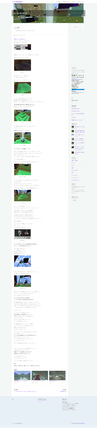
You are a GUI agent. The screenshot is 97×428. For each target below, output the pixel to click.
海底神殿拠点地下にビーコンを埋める (21, 380)
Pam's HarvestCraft (75, 177)
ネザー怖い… (74, 117)
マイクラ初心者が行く (17, 1)
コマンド (73, 162)
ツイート (39, 402)
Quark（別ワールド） (76, 180)
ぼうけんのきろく (75, 170)
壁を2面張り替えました (76, 108)
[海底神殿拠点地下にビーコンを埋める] (22, 375)
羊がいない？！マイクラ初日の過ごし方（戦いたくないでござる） (79, 148)
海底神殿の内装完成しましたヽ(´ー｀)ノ (56, 380)
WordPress (82, 423)
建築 (72, 167)
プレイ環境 (58, 1)
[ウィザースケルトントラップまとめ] (40, 375)
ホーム (52, 1)
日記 (74, 13)
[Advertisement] (78, 48)
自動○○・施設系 (75, 160)
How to (73, 165)
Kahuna (77, 423)
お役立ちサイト (66, 1)
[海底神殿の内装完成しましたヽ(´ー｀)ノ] (57, 375)
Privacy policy (80, 1)
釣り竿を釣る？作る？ (76, 111)
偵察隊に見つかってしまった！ (77, 120)
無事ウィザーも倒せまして (19, 39)
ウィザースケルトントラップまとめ (38, 380)
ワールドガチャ (75, 175)
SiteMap (73, 1)
